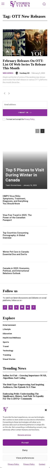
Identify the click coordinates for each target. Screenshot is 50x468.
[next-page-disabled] (9, 94)
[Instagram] (10, 307)
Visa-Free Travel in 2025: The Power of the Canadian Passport (17, 217)
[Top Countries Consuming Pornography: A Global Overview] (40, 235)
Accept (25, 442)
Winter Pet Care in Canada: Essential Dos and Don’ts (16, 253)
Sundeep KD (24, 73)
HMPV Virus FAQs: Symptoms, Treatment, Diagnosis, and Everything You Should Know (15, 200)
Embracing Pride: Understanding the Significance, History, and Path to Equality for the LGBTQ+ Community (23, 396)
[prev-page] (4, 94)
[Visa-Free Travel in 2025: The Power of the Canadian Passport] (40, 217)
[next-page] (42, 131)
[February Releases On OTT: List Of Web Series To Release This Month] (25, 42)
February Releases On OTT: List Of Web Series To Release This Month (24, 64)
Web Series (8, 73)
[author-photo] (17, 73)
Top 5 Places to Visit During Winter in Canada (25, 174)
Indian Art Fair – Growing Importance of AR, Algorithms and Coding (25, 376)
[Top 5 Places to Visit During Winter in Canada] (25, 157)
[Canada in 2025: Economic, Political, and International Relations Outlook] (40, 271)
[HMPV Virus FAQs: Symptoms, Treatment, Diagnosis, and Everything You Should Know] (40, 200)
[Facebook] (5, 307)
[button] (45, 410)
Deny (25, 450)
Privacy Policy (13, 464)
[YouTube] (22, 307)
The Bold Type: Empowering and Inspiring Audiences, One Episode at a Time (23, 385)
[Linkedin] (28, 307)
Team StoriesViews (13, 185)
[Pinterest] (33, 307)
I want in (23, 112)
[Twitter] (16, 307)
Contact (42, 464)
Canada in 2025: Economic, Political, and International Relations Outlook (16, 271)
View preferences (25, 458)
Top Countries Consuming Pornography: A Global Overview (15, 235)
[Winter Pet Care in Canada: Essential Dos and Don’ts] (40, 253)
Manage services (24, 435)
